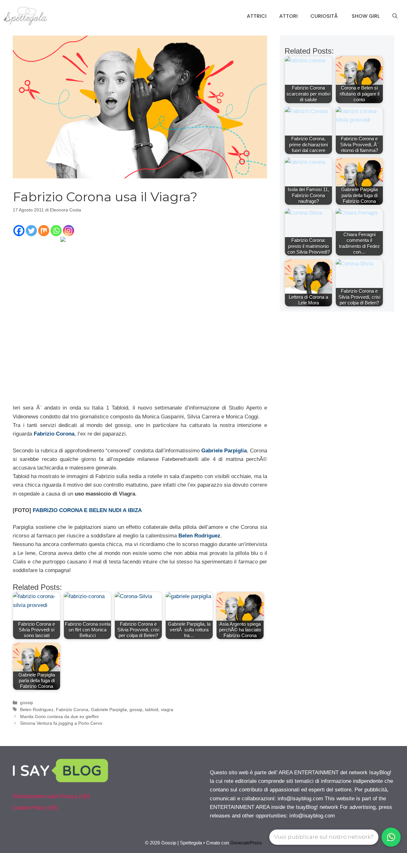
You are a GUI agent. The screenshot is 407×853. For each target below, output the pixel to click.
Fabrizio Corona (54, 434)
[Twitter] (31, 230)
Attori (288, 16)
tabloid (151, 709)
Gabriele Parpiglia (224, 451)
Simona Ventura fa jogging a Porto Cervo (61, 723)
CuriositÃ (324, 16)
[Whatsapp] (56, 230)
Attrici (256, 16)
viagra (167, 709)
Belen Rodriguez (199, 536)
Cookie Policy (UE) (35, 808)
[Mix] (43, 230)
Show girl (366, 16)
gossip (26, 702)
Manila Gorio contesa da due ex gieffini (59, 716)
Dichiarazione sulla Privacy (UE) (51, 796)
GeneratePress (246, 842)
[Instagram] (68, 230)
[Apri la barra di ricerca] (395, 16)
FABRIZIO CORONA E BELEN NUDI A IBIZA (87, 510)
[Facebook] (18, 230)
